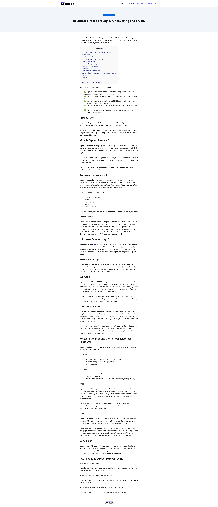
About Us (140, 3)
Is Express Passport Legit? (89, 64)
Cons (85, 78)
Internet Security (127, 3)
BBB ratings (88, 68)
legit (95, 244)
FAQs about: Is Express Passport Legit (93, 82)
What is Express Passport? (89, 57)
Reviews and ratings (90, 66)
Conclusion (85, 80)
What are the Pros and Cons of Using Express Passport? (99, 73)
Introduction (85, 55)
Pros (85, 75)
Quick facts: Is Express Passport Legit (98, 52)
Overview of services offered (93, 59)
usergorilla (115, 25)
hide (102, 48)
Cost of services (89, 61)
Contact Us (151, 3)
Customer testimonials (91, 71)
